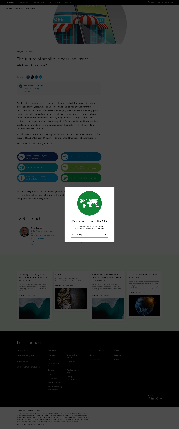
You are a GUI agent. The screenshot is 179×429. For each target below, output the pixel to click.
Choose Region (78, 234)
